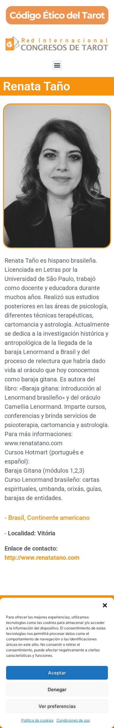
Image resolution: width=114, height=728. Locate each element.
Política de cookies (37, 720)
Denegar (57, 689)
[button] (105, 605)
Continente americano (58, 517)
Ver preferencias (57, 706)
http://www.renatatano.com (42, 557)
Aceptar (57, 673)
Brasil (16, 517)
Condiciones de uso (73, 720)
